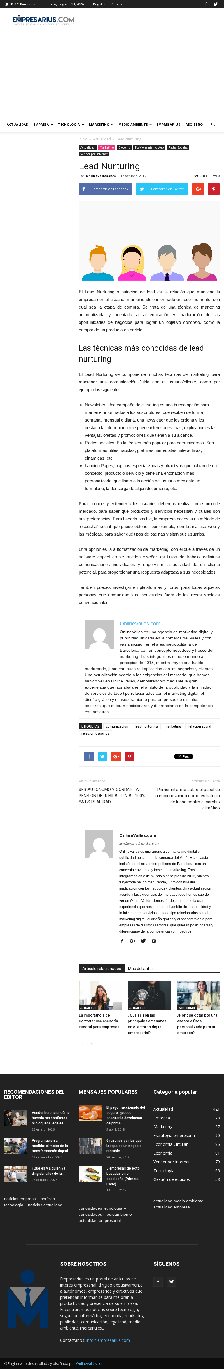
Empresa (41, 124)
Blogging (124, 147)
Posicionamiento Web (149, 147)
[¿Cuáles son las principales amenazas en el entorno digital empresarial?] (149, 995)
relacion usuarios (95, 733)
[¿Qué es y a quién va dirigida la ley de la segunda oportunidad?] (15, 1174)
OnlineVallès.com (90, 1363)
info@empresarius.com (108, 1340)
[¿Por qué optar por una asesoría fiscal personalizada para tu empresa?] (198, 995)
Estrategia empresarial (174, 1135)
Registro (194, 124)
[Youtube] (156, 941)
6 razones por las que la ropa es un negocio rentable (124, 1145)
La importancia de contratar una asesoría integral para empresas (99, 1021)
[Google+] (135, 941)
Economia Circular (170, 1144)
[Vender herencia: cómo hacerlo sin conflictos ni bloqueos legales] (15, 1118)
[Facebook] (206, 4)
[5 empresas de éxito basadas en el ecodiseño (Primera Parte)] (90, 1174)
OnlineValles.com (101, 175)
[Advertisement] (112, 74)
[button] (213, 125)
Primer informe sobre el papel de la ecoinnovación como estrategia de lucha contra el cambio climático (187, 799)
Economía (162, 1153)
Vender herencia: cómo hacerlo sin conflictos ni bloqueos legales (51, 1118)
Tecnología (69, 124)
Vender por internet (94, 154)
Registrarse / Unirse (108, 4)
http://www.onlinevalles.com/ (139, 843)
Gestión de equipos (171, 1179)
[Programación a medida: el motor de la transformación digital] (15, 1146)
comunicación (117, 726)
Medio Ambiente (133, 124)
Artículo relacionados (101, 968)
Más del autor (140, 968)
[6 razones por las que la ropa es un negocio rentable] (90, 1146)
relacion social (199, 726)
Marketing (99, 124)
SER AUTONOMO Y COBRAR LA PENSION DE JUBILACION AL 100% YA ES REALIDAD (112, 795)
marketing (172, 726)
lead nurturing (146, 726)
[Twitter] (215, 4)
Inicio (83, 139)
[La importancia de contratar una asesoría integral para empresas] (100, 995)
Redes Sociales (178, 147)
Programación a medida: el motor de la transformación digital (50, 1145)
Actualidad (17, 124)
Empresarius (168, 124)
